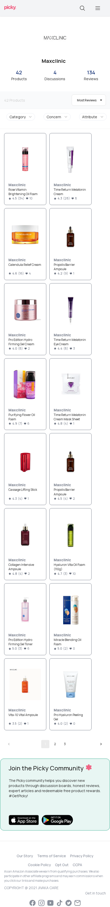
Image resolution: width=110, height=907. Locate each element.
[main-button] (98, 8)
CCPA (77, 864)
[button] (21, 117)
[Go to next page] (101, 744)
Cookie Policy (39, 864)
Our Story (25, 855)
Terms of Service (51, 855)
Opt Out (62, 864)
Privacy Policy (81, 855)
